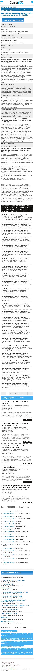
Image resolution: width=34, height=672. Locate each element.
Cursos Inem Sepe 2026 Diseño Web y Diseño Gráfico (16, 635)
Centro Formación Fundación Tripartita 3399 (15, 317)
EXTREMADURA (13, 548)
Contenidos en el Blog (11, 573)
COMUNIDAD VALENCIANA (16, 518)
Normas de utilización (8, 662)
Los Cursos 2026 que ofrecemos (11, 664)
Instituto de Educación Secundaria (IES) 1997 (15, 360)
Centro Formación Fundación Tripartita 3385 (15, 303)
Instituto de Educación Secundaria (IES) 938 (15, 345)
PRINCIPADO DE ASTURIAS (17, 541)
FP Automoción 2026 (7, 584)
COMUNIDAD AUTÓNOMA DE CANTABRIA (16, 551)
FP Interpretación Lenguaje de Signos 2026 (14, 592)
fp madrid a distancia (5, 646)
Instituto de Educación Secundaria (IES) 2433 (15, 353)
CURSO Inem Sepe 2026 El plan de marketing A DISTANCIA (14, 446)
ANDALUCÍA (12, 516)
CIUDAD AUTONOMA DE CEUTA (16, 559)
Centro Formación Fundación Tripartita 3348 (15, 237)
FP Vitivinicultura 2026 (8, 621)
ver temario (27, 419)
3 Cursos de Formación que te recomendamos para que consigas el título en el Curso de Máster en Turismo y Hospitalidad (16, 649)
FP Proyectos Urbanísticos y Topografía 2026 (15, 605)
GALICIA (11, 524)
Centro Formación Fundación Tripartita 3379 (15, 296)
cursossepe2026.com (12, 669)
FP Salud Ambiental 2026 (9, 613)
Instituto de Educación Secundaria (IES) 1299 (15, 338)
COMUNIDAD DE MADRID (16, 513)
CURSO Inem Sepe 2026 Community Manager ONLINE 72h (15, 424)
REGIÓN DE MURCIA (15, 536)
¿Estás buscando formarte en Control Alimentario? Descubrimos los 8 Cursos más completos (16, 653)
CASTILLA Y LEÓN (14, 526)
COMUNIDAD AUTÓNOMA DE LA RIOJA (16, 555)
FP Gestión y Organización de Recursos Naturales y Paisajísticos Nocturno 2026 (16, 486)
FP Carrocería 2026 (9, 467)
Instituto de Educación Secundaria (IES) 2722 (15, 368)
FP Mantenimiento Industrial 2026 (11, 596)
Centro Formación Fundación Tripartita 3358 (15, 266)
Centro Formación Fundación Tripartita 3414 (15, 331)
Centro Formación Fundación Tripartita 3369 (15, 288)
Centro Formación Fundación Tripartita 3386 (15, 311)
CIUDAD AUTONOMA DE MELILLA (16, 563)
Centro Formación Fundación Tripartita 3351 (15, 251)
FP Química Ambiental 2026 (9, 609)
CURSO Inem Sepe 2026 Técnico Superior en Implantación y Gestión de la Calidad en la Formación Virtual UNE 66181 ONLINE (16, 639)
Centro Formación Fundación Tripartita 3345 (15, 224)
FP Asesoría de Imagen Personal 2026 (13, 580)
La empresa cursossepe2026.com (11, 665)
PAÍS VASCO (12, 521)
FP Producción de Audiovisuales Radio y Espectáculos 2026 (13, 600)
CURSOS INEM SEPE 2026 (8, 7)
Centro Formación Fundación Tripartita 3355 (15, 258)
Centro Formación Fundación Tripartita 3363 (15, 273)
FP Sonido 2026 (6, 617)
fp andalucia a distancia (17, 646)
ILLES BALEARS (13, 539)
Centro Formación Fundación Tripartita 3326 (15, 215)
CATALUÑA (12, 511)
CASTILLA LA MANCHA (15, 531)
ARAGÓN (11, 534)
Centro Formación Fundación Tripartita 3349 (15, 245)
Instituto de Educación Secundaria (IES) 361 (15, 383)
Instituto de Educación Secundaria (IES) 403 (15, 375)
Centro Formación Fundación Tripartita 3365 (15, 281)
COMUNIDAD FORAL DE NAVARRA (16, 545)
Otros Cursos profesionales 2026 (9, 631)
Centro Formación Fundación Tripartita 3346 (15, 230)
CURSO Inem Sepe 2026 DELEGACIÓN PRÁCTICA (14, 642)
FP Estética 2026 (6, 588)
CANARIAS (12, 529)
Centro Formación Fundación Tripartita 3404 (15, 323)
